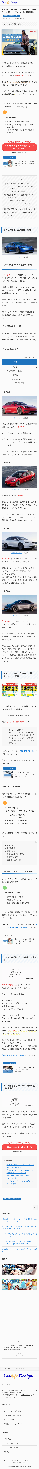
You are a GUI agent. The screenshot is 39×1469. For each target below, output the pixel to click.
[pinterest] (17, 1354)
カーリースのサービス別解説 (13, 1411)
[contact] (21, 1354)
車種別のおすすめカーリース (11, 15)
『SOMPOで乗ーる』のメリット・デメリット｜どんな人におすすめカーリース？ (24, 774)
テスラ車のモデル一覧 (17, 191)
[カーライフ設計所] (10, 2)
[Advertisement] (19, 1314)
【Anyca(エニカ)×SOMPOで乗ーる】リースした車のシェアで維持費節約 (24, 1069)
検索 (35, 1207)
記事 (26, 927)
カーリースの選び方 (10, 1419)
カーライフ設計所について (12, 1443)
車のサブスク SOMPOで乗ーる (19, 1147)
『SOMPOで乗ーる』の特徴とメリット (20, 209)
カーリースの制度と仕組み (12, 1415)
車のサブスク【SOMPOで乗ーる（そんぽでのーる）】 (19, 147)
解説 (22, 927)
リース (17, 927)
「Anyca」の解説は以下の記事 (13, 1055)
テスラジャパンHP (16, 257)
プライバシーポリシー (11, 1447)
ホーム (5, 1460)
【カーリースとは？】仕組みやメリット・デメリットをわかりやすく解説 (24, 163)
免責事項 (6, 1452)
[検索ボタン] (31, 2)
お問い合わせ (25, 1395)
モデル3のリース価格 (17, 200)
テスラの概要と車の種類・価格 (17, 183)
